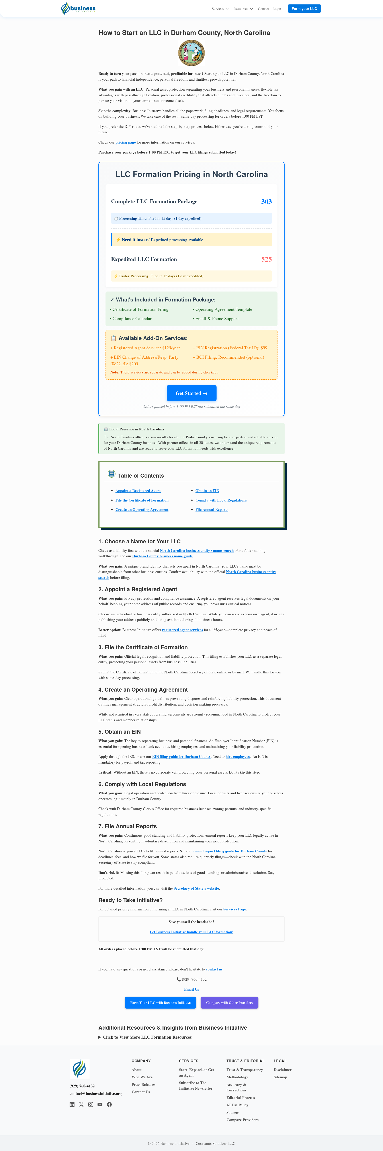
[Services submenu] (227, 8)
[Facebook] (109, 1104)
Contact (263, 8)
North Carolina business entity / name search (197, 550)
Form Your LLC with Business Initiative (160, 1002)
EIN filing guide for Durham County (181, 756)
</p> (184, 1037)
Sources (233, 1112)
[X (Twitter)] (81, 1104)
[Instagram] (90, 1104)
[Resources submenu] (251, 8)
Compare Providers (243, 1119)
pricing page (125, 142)
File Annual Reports (211, 509)
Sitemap (280, 1077)
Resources (241, 8)
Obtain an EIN (207, 490)
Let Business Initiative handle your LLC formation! (191, 932)
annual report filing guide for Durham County (230, 851)
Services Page (234, 909)
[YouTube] (100, 1104)
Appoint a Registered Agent (138, 490)
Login (277, 8)
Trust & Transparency (245, 1069)
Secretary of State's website (196, 888)
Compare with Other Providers (229, 1002)
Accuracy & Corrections (236, 1087)
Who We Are (142, 1077)
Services (218, 8)
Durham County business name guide (162, 556)
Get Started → (192, 393)
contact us (214, 969)
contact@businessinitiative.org (94, 1093)
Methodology (237, 1077)
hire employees (238, 756)
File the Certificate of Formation (141, 500)
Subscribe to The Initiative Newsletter (196, 1085)
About (137, 1069)
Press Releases (144, 1084)
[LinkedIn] (72, 1104)
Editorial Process (241, 1097)
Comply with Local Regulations (221, 500)
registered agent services (182, 629)
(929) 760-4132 (82, 1086)
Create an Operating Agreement (141, 509)
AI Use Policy (237, 1105)
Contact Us (141, 1092)
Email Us (191, 989)
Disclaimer (283, 1069)
